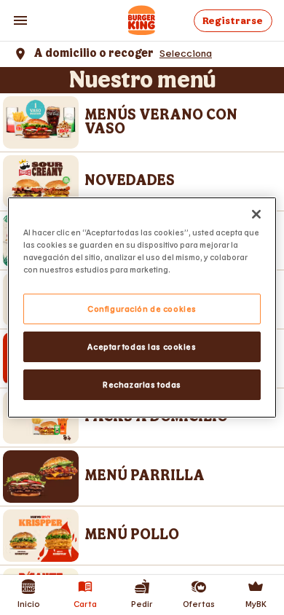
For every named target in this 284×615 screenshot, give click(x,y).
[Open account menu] (20, 20)
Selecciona (185, 53)
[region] (142, 307)
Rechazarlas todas (142, 384)
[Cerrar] (256, 214)
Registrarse (232, 21)
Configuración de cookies (142, 308)
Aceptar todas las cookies (141, 346)
